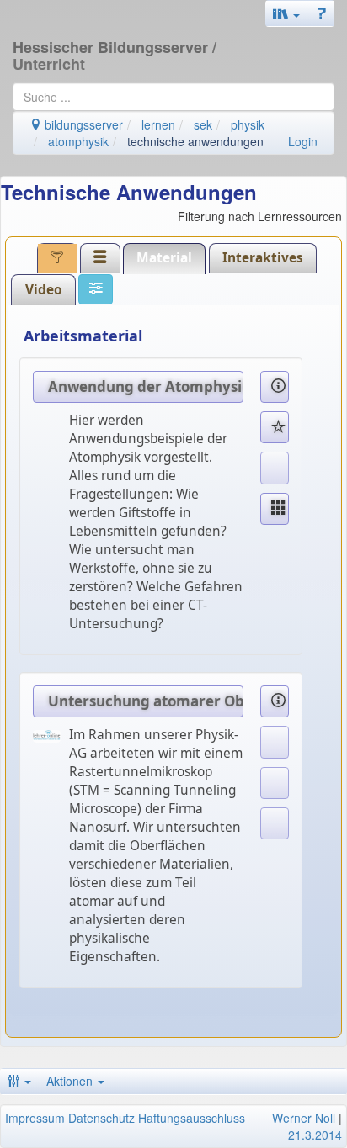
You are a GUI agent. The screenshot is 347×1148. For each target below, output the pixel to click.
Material (164, 258)
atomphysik (78, 141)
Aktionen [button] (71, 1080)
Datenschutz (101, 1117)
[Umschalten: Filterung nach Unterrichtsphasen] (57, 258)
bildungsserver (82, 124)
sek (203, 124)
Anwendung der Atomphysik (145, 386)
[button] (286, 13)
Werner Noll (303, 1117)
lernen (158, 124)
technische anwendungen (195, 141)
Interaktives (262, 258)
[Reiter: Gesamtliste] (100, 258)
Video (43, 290)
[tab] (57, 258)
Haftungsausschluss (191, 1117)
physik (247, 124)
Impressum (35, 1117)
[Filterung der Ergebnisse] (95, 289)
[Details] (274, 387)
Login (303, 141)
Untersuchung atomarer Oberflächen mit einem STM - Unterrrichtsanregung (145, 701)
